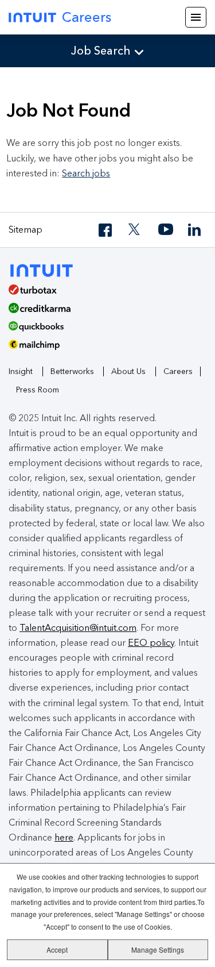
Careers (86, 17)
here (63, 837)
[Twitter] (135, 230)
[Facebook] (106, 230)
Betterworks (72, 371)
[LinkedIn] (195, 230)
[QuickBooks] (103, 330)
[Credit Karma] (103, 312)
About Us (128, 371)
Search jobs (86, 173)
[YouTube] (165, 230)
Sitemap (25, 229)
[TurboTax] (103, 293)
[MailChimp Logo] (107, 349)
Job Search (101, 50)
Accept (57, 949)
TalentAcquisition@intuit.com (77, 627)
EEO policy (151, 642)
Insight (21, 371)
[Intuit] (47, 269)
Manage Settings (157, 949)
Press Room (37, 390)
